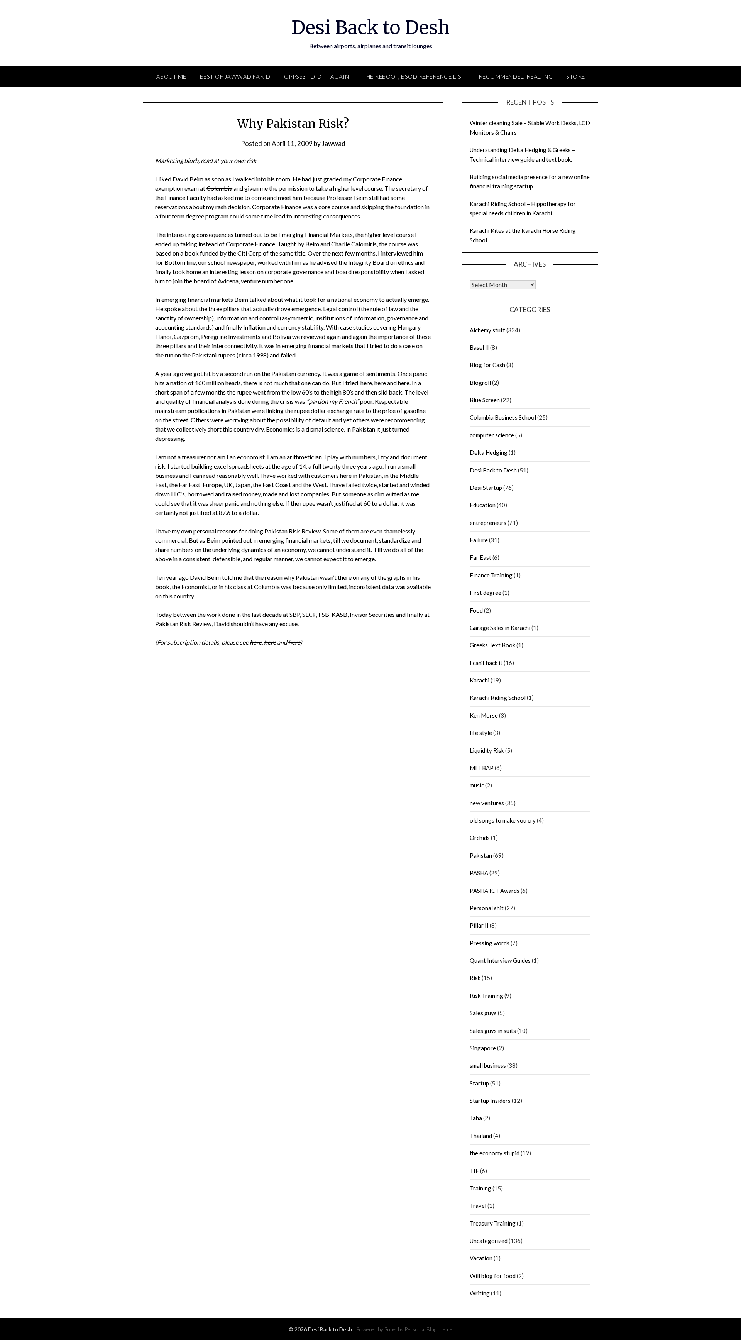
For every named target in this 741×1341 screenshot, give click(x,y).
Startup (479, 1083)
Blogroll (480, 382)
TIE (474, 1170)
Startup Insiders (490, 1100)
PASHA (479, 872)
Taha (476, 1117)
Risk (475, 977)
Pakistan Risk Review (183, 623)
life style (481, 732)
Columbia (219, 188)
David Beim (188, 179)
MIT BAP (482, 767)
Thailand (481, 1135)
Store (575, 76)
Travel (478, 1205)
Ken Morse (484, 715)
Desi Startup (486, 487)
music (477, 785)
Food (476, 610)
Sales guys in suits (493, 1030)
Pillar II (479, 925)
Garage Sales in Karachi (500, 627)
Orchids (480, 837)
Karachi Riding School (498, 697)
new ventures (487, 802)
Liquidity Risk (487, 750)
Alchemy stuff (487, 330)
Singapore (483, 1048)
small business (488, 1065)
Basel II (479, 347)
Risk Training (486, 995)
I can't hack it (486, 662)
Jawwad (333, 143)
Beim (312, 243)
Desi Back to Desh (370, 27)
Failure (479, 540)
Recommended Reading (516, 76)
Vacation (481, 1258)
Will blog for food (493, 1275)
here (366, 382)
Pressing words (489, 943)
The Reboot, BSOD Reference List (413, 76)
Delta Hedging (489, 452)
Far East (480, 557)
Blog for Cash (487, 364)
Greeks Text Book (492, 645)
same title (292, 253)
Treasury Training (493, 1223)
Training (480, 1188)
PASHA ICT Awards (494, 890)
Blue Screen (485, 399)
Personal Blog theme (428, 1329)
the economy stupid (494, 1153)
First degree (485, 592)
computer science (492, 435)
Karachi (479, 680)
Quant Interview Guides (500, 960)
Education (483, 504)
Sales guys (483, 1012)
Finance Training (491, 575)
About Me (171, 76)
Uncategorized (489, 1240)
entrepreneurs (488, 522)
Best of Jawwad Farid (235, 76)
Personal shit (487, 907)
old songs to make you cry (503, 820)
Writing (480, 1293)
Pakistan (481, 855)
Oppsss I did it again (316, 76)
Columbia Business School (503, 417)
